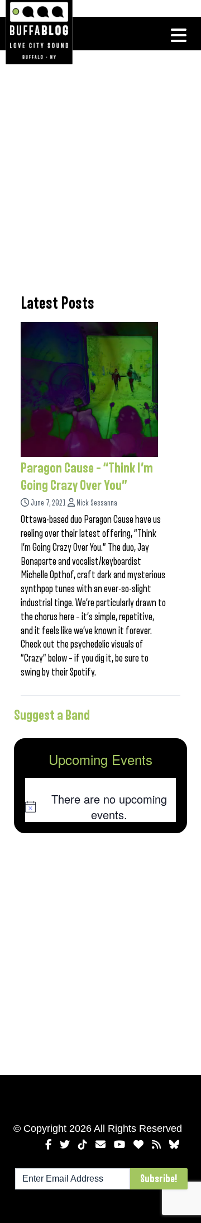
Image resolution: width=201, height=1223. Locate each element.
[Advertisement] (100, 170)
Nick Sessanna (96, 503)
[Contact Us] (100, 1144)
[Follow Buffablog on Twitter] (65, 1144)
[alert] (100, 806)
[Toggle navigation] (179, 35)
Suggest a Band (52, 715)
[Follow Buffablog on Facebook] (48, 1144)
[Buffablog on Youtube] (119, 1144)
